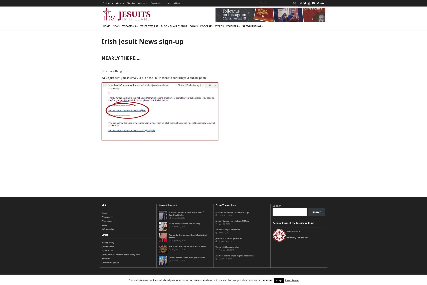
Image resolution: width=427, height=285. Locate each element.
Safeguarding (252, 26)
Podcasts (206, 26)
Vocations (129, 26)
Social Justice (142, 3)
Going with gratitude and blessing (184, 223)
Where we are (149, 26)
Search (277, 206)
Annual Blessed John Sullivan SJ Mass (232, 221)
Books (194, 26)
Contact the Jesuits (110, 262)
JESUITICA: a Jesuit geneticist (229, 238)
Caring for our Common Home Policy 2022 (121, 254)
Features (232, 26)
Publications (108, 3)
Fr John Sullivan (173, 3)
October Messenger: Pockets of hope (233, 212)
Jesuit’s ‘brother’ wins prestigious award (187, 257)
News (116, 26)
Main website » (293, 231)
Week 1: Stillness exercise (227, 247)
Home (106, 26)
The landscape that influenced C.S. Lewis (187, 246)
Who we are (107, 217)
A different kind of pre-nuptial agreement (235, 255)
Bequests (106, 258)
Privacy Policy (108, 242)
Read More (292, 280)
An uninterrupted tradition (228, 229)
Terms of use (107, 250)
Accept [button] (279, 280)
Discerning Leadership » (297, 237)
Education (131, 3)
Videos (219, 26)
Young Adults (156, 3)
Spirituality (119, 3)
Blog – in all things (174, 26)
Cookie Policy (108, 246)
